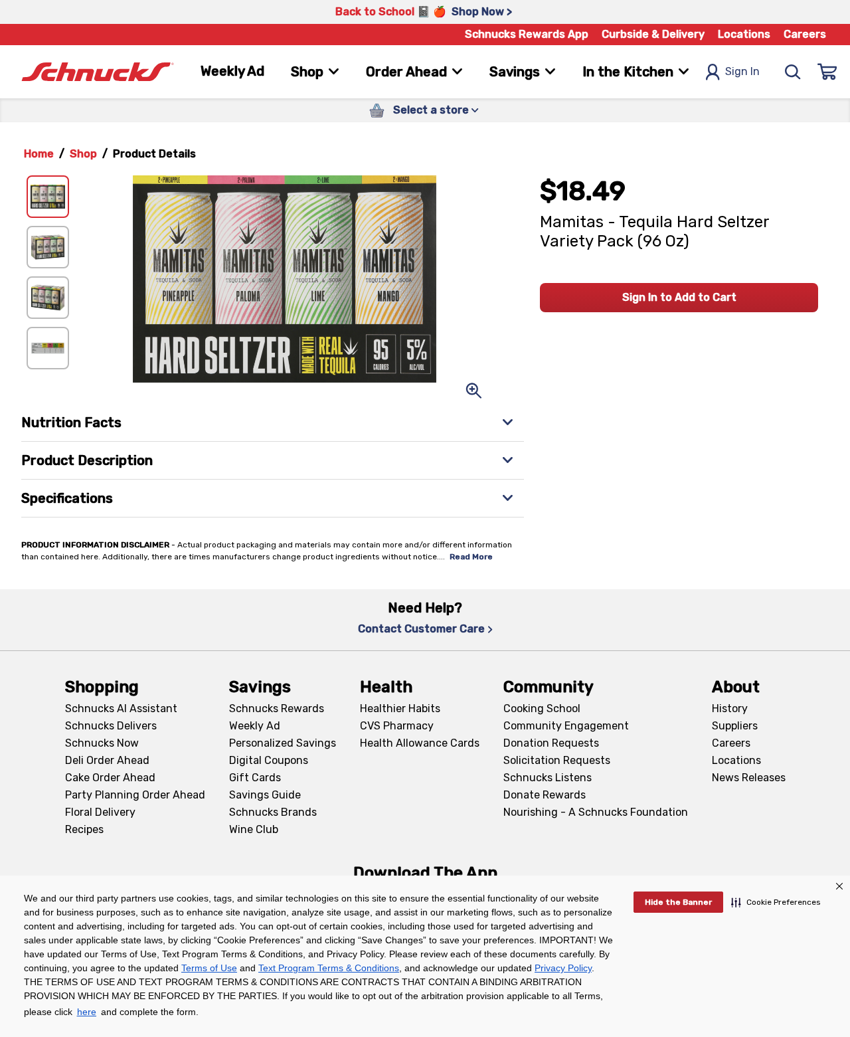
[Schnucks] (97, 72)
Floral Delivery (100, 812)
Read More (471, 556)
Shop (83, 153)
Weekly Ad (232, 71)
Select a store (431, 110)
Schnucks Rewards (276, 708)
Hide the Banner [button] (678, 902)
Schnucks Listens (547, 777)
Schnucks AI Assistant (121, 708)
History (730, 708)
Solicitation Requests (556, 760)
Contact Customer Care (421, 628)
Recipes (84, 829)
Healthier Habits (400, 708)
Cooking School (541, 708)
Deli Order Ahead (107, 760)
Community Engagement (566, 725)
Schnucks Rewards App (526, 34)
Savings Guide (265, 795)
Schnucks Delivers (111, 725)
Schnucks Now (102, 743)
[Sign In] (827, 71)
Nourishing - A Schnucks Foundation (595, 812)
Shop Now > (482, 11)
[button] (775, 902)
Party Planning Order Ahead (135, 795)
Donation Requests (551, 743)
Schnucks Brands (273, 812)
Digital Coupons (268, 760)
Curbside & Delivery (653, 34)
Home (39, 153)
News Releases (749, 777)
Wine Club (253, 829)
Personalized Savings (282, 743)
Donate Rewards (544, 795)
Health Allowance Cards (419, 743)
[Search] (793, 71)
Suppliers (735, 725)
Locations (744, 34)
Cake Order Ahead (110, 777)
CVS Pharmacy (397, 725)
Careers (805, 34)
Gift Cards (255, 777)
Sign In (742, 71)
